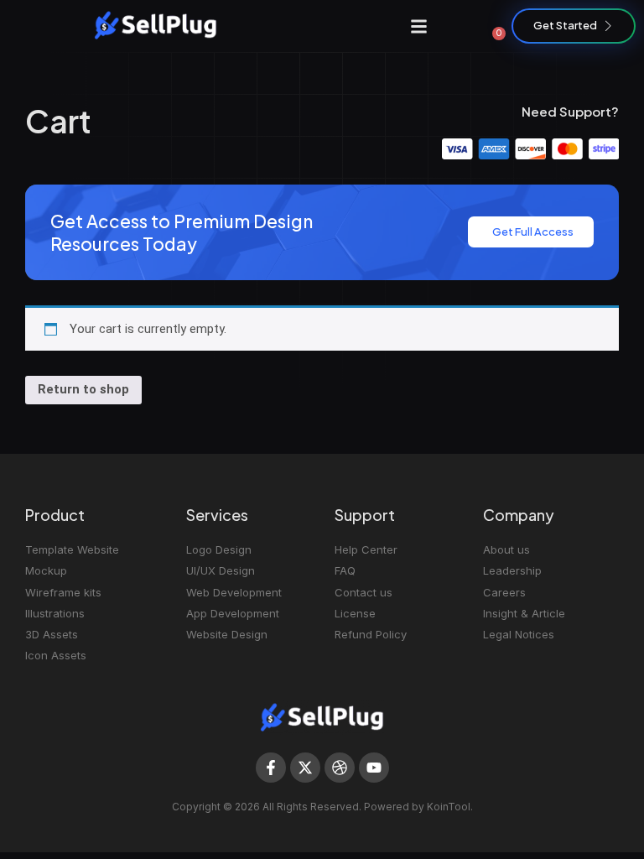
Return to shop (83, 389)
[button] (419, 26)
